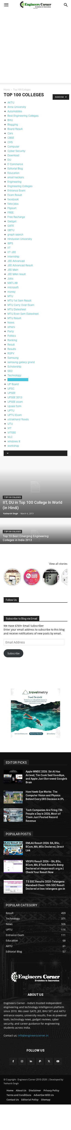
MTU (10, 296)
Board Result (15, 128)
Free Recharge (16, 216)
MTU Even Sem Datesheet (23, 313)
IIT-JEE (11, 252)
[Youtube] (57, 1061)
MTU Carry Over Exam (20, 304)
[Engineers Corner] (35, 977)
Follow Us (11, 599)
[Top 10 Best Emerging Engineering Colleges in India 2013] (35, 535)
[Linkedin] (31, 1061)
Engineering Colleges (19, 186)
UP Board (13, 384)
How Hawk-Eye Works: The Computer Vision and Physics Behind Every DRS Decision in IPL (45, 795)
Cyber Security (16, 150)
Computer (13, 146)
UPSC (10, 388)
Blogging (12, 124)
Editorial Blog (15, 168)
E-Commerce (15, 164)
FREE (10, 212)
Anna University (16, 106)
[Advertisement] (35, 47)
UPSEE (11, 392)
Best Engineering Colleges (22, 115)
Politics (11, 335)
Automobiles (14, 111)
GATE (10, 225)
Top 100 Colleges (17, 379)
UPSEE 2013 (14, 397)
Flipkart (11, 208)
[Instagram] (22, 1061)
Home (7, 89)
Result (11, 344)
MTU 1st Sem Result (19, 300)
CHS (10, 142)
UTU (10, 423)
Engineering (14, 181)
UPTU (10, 410)
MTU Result (14, 318)
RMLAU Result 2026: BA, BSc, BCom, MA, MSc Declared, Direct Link (45, 847)
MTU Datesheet (16, 309)
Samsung (13, 357)
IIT (9, 247)
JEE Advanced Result (20, 265)
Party (10, 331)
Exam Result (14, 194)
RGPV (10, 353)
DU (9, 159)
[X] (48, 1061)
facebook (13, 199)
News (10, 322)
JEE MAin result (16, 274)
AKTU (10, 102)
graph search (15, 234)
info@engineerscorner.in (33, 1035)
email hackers (15, 177)
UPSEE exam (15, 401)
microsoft (13, 287)
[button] (6, 5)
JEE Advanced (16, 260)
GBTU (10, 230)
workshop (13, 445)
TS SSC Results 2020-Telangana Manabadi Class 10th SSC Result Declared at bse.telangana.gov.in (45, 885)
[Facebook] (13, 1061)
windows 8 (13, 441)
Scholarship (14, 366)
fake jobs (12, 203)
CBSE (10, 137)
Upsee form (14, 406)
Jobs (10, 278)
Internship (13, 256)
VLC (9, 436)
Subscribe (13, 653)
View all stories (58, 563)
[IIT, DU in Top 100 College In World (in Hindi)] (35, 487)
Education (13, 172)
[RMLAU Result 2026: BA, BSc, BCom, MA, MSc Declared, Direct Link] (13, 848)
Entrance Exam (16, 190)
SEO (10, 370)
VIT (9, 428)
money (11, 291)
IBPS (10, 243)
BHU (10, 120)
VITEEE (11, 432)
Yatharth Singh (10, 513)
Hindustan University (19, 238)
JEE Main (12, 269)
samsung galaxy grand (21, 362)
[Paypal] (40, 1061)
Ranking (12, 340)
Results (11, 348)
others (11, 326)
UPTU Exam (14, 414)
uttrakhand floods (18, 419)
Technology (14, 375)
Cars (10, 133)
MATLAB (12, 282)
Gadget (11, 221)
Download (13, 155)
